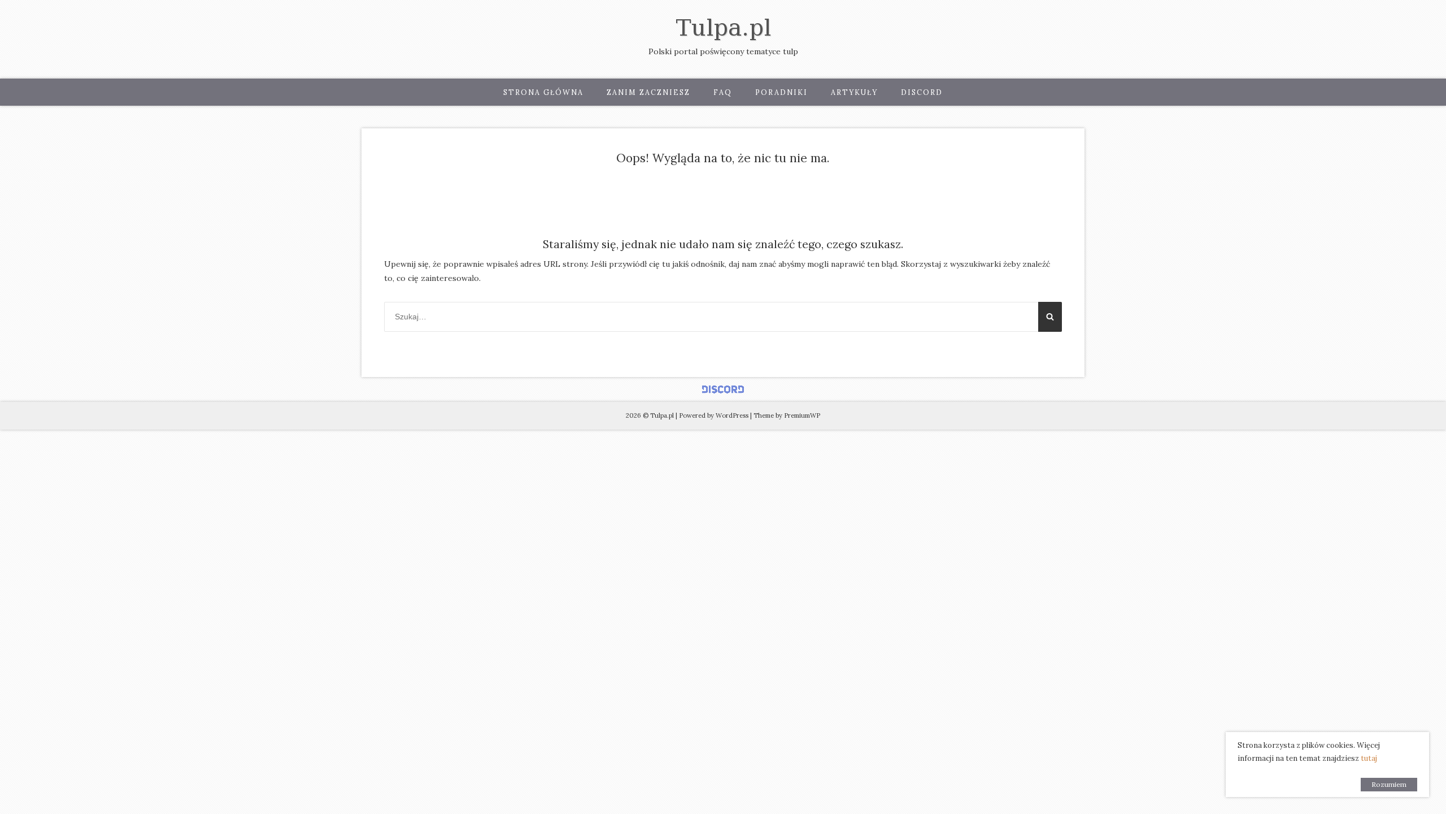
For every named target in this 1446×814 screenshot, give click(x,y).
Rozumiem (1388, 784)
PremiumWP (802, 415)
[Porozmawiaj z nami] (723, 389)
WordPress (732, 415)
